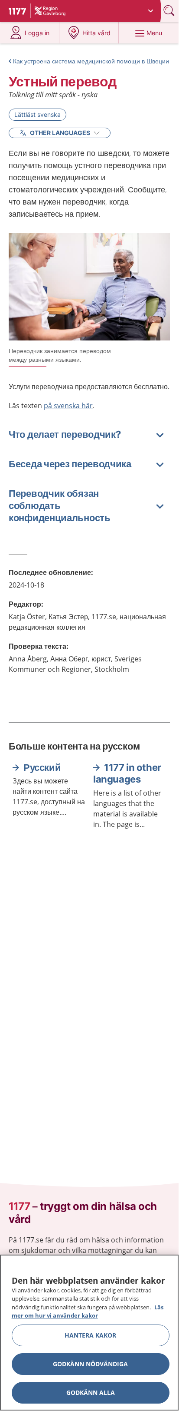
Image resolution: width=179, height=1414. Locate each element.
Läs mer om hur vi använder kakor (87, 1311)
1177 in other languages (127, 773)
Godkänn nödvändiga (90, 1364)
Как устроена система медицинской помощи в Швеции (91, 61)
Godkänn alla (90, 1392)
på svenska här (68, 405)
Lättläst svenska (37, 114)
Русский (42, 767)
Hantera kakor (90, 1335)
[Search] (170, 10)
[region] (89, 1333)
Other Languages (60, 132)
